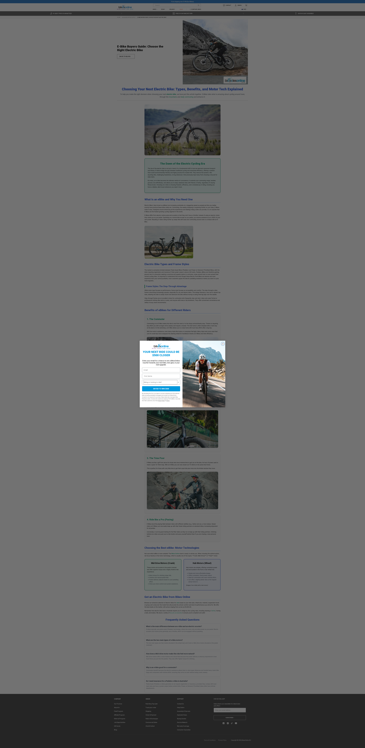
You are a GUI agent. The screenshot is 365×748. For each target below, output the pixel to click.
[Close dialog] (223, 344)
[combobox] (160, 382)
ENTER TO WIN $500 (161, 389)
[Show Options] (178, 382)
